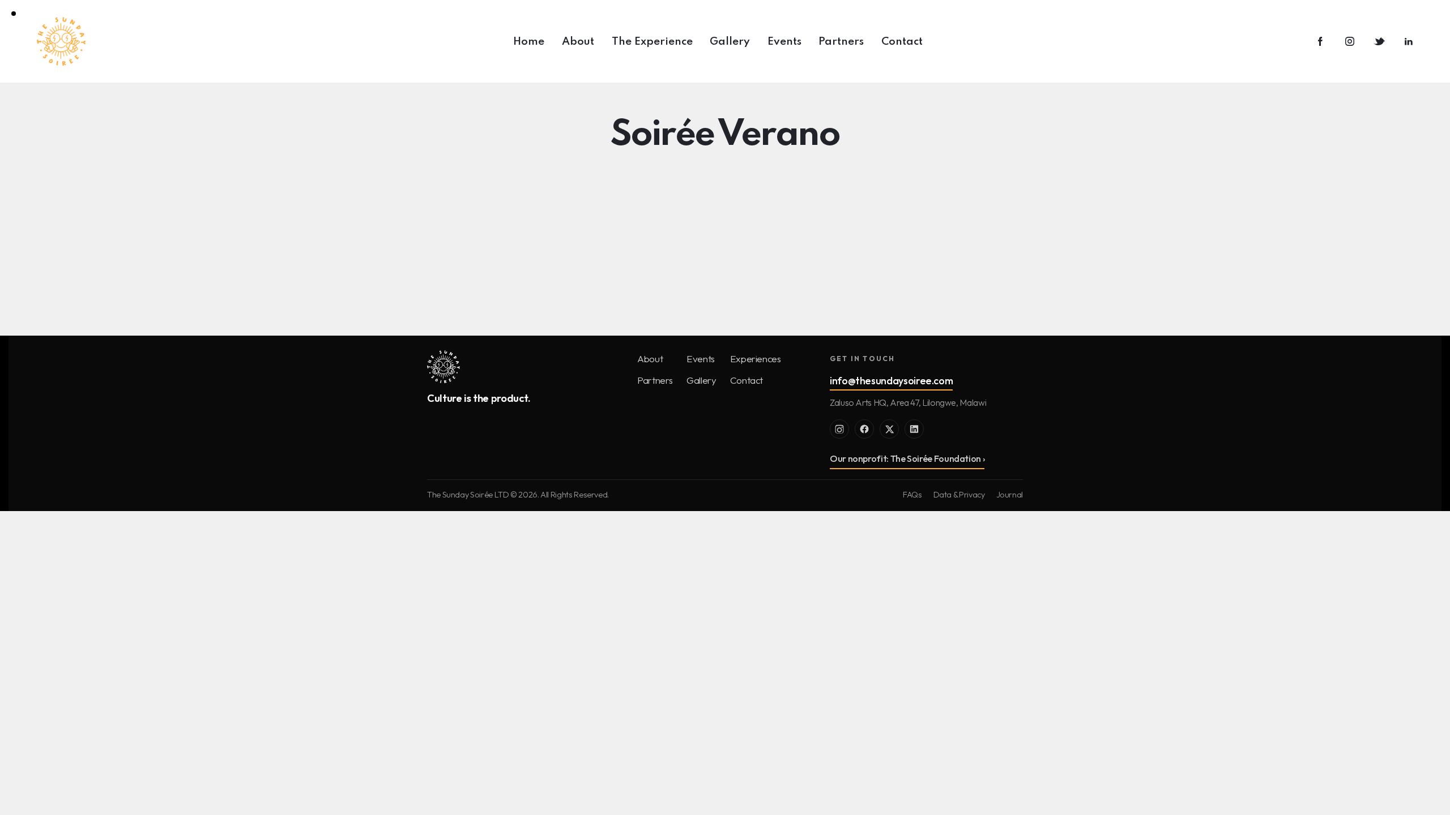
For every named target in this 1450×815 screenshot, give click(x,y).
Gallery (701, 380)
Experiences (755, 358)
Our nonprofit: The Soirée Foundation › (907, 458)
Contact (746, 380)
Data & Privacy (959, 495)
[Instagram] (839, 429)
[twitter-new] (1379, 42)
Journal (1009, 495)
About (650, 358)
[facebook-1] (1320, 42)
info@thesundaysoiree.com (891, 380)
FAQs (912, 495)
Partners (655, 380)
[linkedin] (1409, 42)
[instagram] (1350, 42)
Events (700, 358)
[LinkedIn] (914, 429)
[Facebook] (864, 429)
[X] (889, 429)
